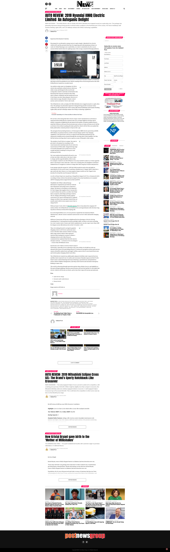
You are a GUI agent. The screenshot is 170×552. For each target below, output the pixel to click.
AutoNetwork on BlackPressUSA (71, 302)
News (65, 8)
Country (115, 80)
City (105, 75)
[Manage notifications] (167, 549)
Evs (72, 306)
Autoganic (90, 301)
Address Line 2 (107, 71)
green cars (76, 306)
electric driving (65, 303)
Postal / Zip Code (107, 80)
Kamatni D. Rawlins (63, 307)
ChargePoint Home (84, 302)
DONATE (60, 8)
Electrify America (72, 206)
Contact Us (112, 8)
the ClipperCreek (55, 308)
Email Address (107, 54)
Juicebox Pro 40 (54, 307)
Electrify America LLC (65, 306)
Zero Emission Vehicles (65, 308)
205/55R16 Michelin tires (81, 301)
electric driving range (76, 303)
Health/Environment (96, 8)
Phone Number (107, 84)
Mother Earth (72, 307)
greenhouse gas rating (86, 306)
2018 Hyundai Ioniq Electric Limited (67, 301)
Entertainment (71, 8)
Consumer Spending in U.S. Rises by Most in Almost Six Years (66, 114)
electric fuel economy (87, 303)
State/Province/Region (118, 75)
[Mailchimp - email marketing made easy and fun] (120, 88)
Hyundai (94, 306)
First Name (106, 58)
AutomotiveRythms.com (56, 302)
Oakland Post (53, 31)
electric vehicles (55, 306)
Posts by (60, 293)
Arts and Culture (85, 8)
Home (56, 8)
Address (106, 67)
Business (78, 8)
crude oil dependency (56, 303)
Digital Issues (105, 8)
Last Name (106, 63)
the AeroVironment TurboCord (84, 307)
